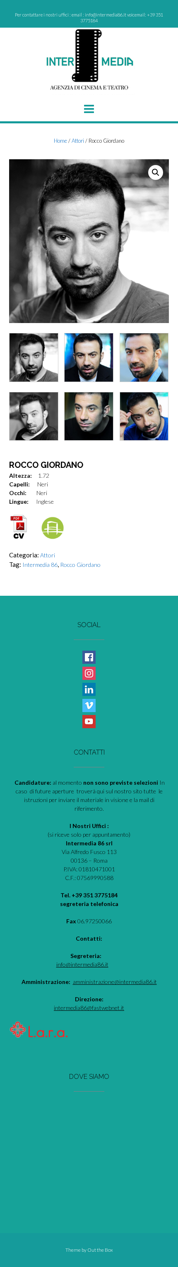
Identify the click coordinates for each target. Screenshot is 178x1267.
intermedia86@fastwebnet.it (89, 1007)
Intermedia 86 (40, 564)
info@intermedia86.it (82, 964)
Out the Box (100, 1250)
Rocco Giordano (80, 564)
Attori (78, 140)
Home (60, 140)
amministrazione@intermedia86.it (115, 981)
